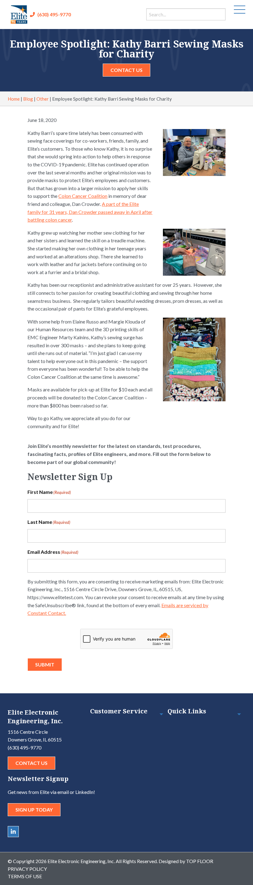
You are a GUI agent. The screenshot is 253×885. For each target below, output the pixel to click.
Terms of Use (25, 876)
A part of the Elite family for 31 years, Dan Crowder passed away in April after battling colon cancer (89, 212)
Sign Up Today (34, 809)
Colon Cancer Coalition (82, 196)
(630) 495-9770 (54, 14)
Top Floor (199, 861)
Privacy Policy (27, 869)
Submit (44, 664)
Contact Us (126, 70)
